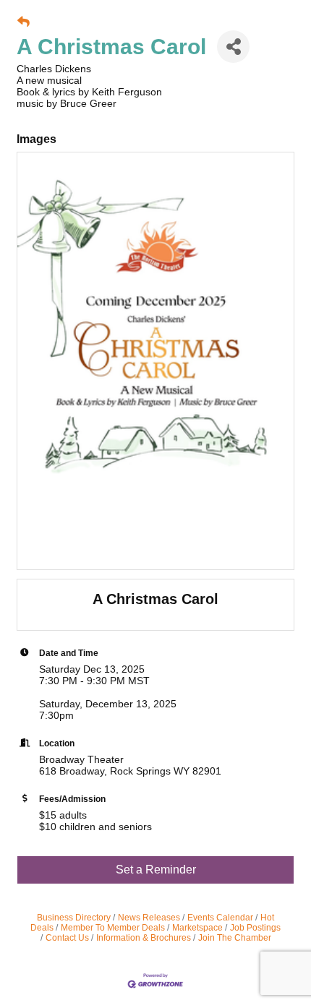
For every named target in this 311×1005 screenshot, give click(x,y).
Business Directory (74, 918)
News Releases (149, 918)
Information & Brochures (143, 938)
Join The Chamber (234, 938)
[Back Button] (23, 22)
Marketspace (197, 928)
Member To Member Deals (113, 928)
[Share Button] (233, 46)
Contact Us (67, 938)
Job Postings (255, 928)
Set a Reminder (156, 869)
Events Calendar (220, 918)
